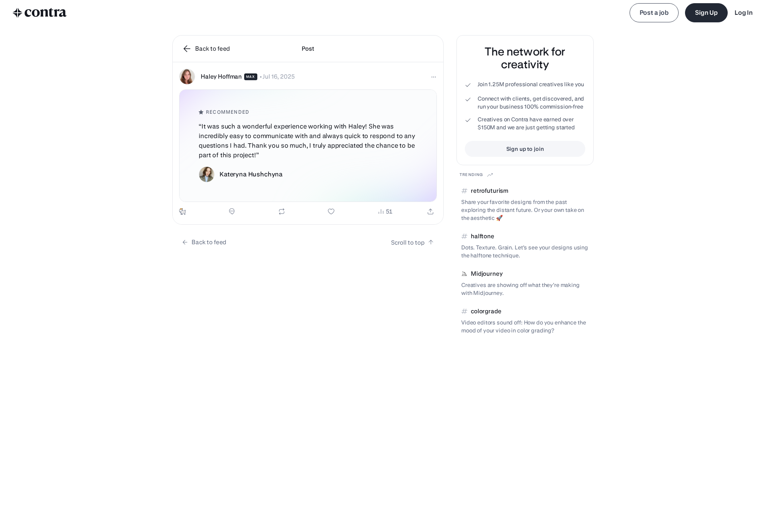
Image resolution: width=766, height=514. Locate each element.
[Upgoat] (182, 211)
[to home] (40, 13)
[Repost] (281, 211)
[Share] (430, 211)
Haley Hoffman (221, 76)
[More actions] (433, 77)
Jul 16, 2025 (278, 76)
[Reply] (232, 211)
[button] (308, 143)
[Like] (331, 211)
